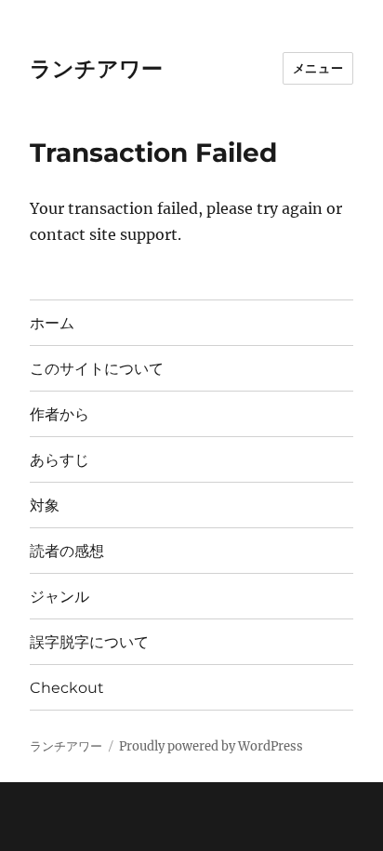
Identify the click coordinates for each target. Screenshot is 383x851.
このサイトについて (97, 369)
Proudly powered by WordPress (211, 746)
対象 (44, 505)
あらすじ (59, 460)
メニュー (318, 67)
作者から (59, 414)
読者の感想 (67, 551)
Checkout (67, 688)
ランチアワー (96, 69)
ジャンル (59, 596)
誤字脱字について (89, 642)
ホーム (52, 323)
